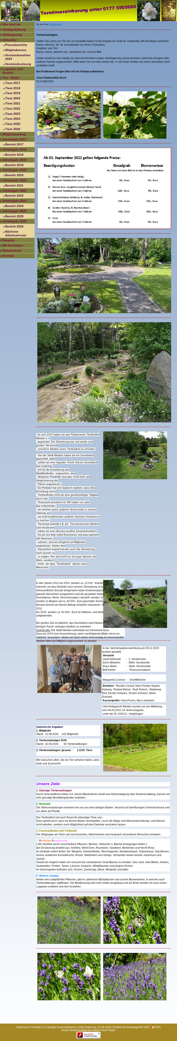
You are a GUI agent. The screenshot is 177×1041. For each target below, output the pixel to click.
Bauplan (9, 240)
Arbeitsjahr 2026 (15, 221)
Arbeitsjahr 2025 (15, 211)
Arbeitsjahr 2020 (15, 170)
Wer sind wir (12, 24)
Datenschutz (12, 250)
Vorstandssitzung (18, 64)
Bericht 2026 (14, 226)
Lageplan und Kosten (13, 70)
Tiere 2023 (12, 113)
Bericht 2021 (14, 185)
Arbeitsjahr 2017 (15, 139)
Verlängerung (12, 34)
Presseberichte (16, 45)
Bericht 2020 (14, 175)
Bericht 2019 (14, 165)
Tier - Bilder (11, 77)
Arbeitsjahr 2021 (15, 180)
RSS (158, 1027)
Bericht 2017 (14, 144)
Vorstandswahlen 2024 (18, 57)
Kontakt (8, 255)
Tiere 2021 (12, 103)
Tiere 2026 (12, 129)
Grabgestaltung (14, 29)
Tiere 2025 (12, 124)
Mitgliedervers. (16, 50)
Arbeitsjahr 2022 (15, 190)
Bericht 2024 (14, 206)
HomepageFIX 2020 (137, 1027)
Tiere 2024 (12, 118)
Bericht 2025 (14, 216)
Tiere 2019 (12, 93)
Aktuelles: (10, 40)
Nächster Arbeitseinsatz (15, 233)
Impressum (23, 1027)
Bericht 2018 (14, 154)
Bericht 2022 (14, 195)
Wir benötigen (13, 245)
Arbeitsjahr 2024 (15, 200)
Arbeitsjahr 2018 (15, 149)
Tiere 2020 (12, 98)
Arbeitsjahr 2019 (15, 160)
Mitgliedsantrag (14, 134)
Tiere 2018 (12, 88)
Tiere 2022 (12, 108)
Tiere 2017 (12, 83)
